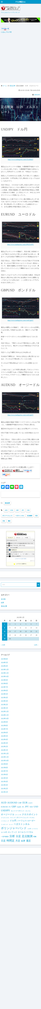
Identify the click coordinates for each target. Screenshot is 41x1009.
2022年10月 (5, 718)
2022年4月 (4, 739)
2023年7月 (4, 687)
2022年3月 (4, 743)
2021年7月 (4, 771)
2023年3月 (4, 701)
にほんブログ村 (6, 32)
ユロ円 (29, 828)
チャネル (31, 817)
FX (10, 807)
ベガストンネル (19, 515)
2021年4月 (4, 781)
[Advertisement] (20, 59)
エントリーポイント (18, 811)
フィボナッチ (4, 824)
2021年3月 (4, 785)
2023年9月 (4, 680)
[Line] (12, 487)
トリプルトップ (5, 821)
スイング (13, 817)
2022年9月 (4, 722)
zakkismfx (37, 94)
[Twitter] (3, 487)
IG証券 (19, 807)
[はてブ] (21, 487)
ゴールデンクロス (5, 817)
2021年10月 (5, 760)
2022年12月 (5, 711)
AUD (6, 510)
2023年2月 (4, 704)
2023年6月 (4, 690)
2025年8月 (4, 659)
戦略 (34, 836)
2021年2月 (4, 788)
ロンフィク (12, 832)
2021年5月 (4, 778)
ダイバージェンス (7, 515)
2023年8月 (4, 683)
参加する (32, 560)
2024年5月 (4, 662)
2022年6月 (4, 732)
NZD (31, 807)
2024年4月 (4, 666)
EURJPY (30, 803)
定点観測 (29, 515)
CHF (20, 803)
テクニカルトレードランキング (10, 12)
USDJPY (5, 810)
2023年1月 (4, 708)
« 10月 (3, 645)
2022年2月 (4, 746)
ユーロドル (35, 828)
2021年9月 (4, 764)
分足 (18, 836)
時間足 (11, 840)
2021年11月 (5, 757)
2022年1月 (4, 750)
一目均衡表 (5, 836)
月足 (3, 521)
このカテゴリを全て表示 (20, 558)
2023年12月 (5, 669)
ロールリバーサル (25, 832)
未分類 (3, 599)
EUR (11, 510)
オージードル (7, 814)
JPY (23, 510)
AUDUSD (12, 802)
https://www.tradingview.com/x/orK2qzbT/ (20, 320)
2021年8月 (4, 767)
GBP (17, 510)
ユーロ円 (4, 832)
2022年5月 (4, 736)
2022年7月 (4, 729)
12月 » (36, 645)
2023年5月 (4, 694)
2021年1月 (4, 792)
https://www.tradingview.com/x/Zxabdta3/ (20, 159)
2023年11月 (5, 673)
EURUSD (4, 807)
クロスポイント (30, 814)
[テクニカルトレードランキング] (10, 10)
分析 (12, 836)
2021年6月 (4, 774)
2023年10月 (5, 676)
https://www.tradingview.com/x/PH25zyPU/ (20, 244)
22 (4, 635)
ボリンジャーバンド (14, 828)
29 (4, 639)
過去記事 (7, 503)
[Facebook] (7, 487)
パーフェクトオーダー (26, 821)
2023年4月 (4, 697)
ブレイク (11, 824)
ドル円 (13, 820)
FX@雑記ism (20, 2)
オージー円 (18, 814)
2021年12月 (5, 753)
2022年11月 (5, 715)
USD (28, 510)
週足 (9, 521)
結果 (2, 602)
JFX (23, 807)
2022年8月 (4, 725)
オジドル (27, 811)
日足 (36, 515)
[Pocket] (16, 487)
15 (4, 631)
